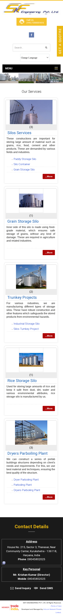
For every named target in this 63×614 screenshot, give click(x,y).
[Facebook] (31, 36)
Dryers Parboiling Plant (27, 453)
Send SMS (46, 588)
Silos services (19, 133)
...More (48, 176)
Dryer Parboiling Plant (26, 479)
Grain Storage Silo (24, 169)
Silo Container (22, 164)
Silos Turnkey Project (26, 328)
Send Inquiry (23, 588)
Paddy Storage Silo (25, 159)
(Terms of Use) (56, 606)
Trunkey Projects (22, 297)
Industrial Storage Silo (27, 323)
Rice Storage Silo (22, 380)
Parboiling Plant (23, 484)
